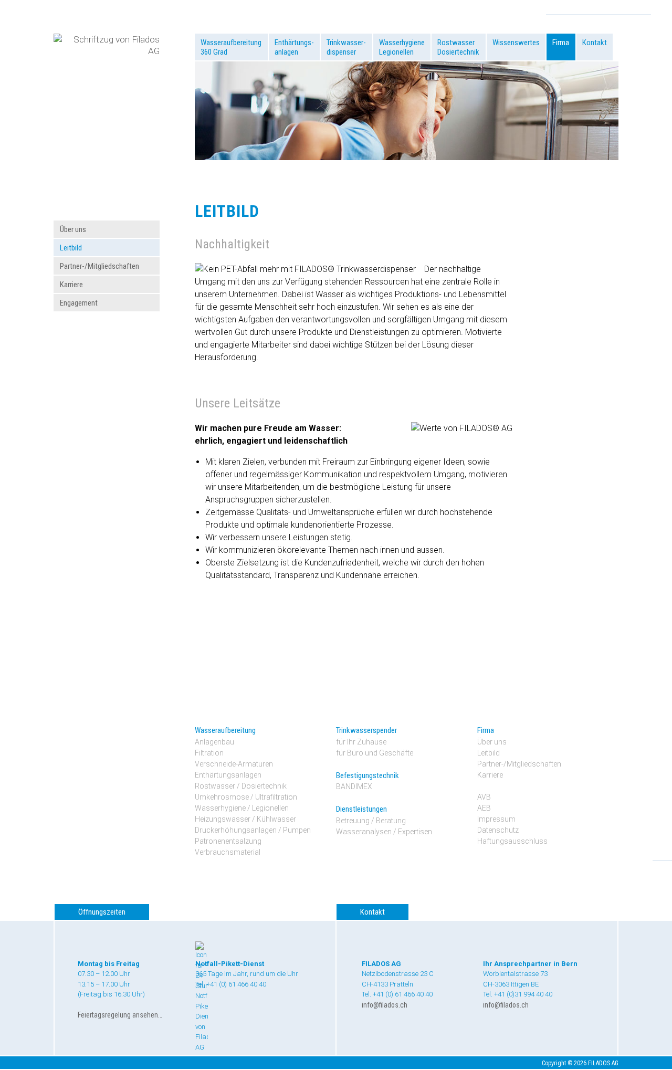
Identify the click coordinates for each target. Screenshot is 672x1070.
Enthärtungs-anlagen (294, 47)
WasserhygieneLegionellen (402, 47)
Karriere (71, 284)
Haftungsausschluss (512, 841)
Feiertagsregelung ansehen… (120, 1015)
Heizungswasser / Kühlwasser (245, 819)
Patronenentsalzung (228, 841)
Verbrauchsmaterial (227, 852)
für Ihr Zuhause (361, 742)
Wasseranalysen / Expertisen (384, 831)
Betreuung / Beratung (371, 820)
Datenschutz (498, 830)
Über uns (73, 229)
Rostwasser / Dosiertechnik (241, 786)
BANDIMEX (354, 786)
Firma (560, 42)
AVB (484, 797)
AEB (484, 808)
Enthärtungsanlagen (228, 775)
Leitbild (71, 248)
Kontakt (594, 42)
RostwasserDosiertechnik (458, 47)
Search (642, 8)
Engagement (79, 303)
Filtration (209, 753)
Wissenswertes (516, 42)
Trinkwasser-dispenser (346, 47)
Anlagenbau (214, 742)
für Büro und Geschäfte (374, 753)
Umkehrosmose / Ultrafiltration (246, 797)
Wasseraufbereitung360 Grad (231, 47)
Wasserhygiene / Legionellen (242, 808)
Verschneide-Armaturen (234, 764)
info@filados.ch (384, 1005)
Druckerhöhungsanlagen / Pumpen (253, 830)
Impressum (496, 819)
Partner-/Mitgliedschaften (99, 266)
